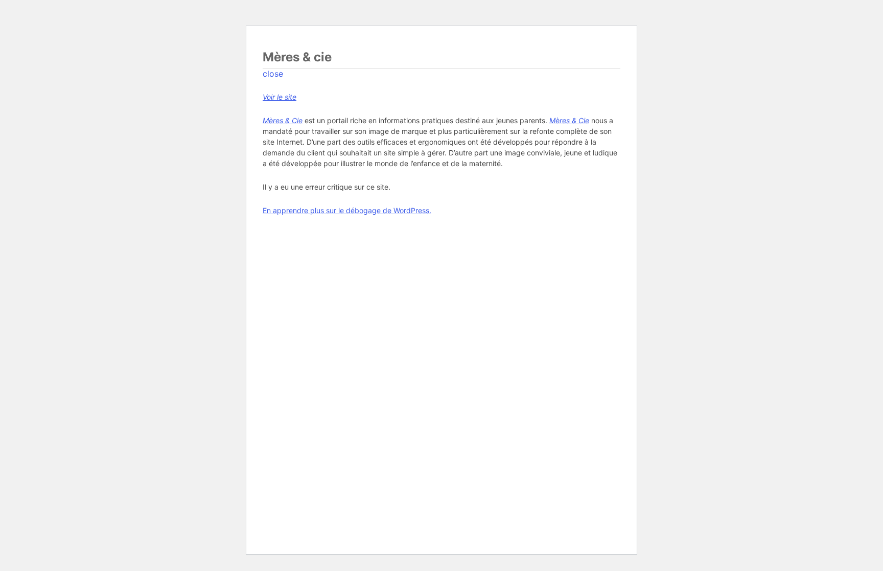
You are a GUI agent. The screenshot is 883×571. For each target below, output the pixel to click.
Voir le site (279, 97)
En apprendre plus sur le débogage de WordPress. (347, 210)
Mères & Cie (283, 120)
